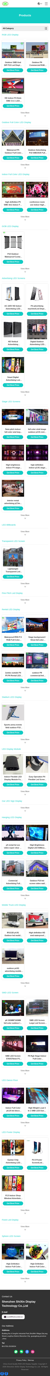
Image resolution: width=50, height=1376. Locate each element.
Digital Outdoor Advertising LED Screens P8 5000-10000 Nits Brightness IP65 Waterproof (37, 343)
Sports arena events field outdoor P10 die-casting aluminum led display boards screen (13, 726)
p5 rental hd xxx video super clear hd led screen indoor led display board (13, 846)
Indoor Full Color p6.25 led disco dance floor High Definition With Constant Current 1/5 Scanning (13, 1109)
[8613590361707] (16, 1351)
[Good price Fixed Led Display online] (25, 1229)
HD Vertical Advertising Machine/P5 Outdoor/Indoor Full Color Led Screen (13, 343)
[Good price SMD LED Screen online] (25, 1073)
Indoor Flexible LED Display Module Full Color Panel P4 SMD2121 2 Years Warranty (13, 778)
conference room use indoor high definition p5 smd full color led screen (37, 203)
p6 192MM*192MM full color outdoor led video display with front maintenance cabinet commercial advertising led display (13, 1022)
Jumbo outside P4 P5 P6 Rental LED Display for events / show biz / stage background (13, 674)
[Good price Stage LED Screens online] (25, 518)
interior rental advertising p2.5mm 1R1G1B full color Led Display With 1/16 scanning (13, 502)
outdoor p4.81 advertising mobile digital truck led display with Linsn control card (13, 970)
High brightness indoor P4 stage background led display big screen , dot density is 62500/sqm (13, 466)
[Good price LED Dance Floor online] (25, 1125)
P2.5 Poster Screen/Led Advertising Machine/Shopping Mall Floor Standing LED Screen (37, 1161)
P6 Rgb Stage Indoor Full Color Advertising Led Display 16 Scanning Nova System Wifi (37, 1057)
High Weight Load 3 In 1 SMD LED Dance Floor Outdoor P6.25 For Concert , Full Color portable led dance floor (37, 1109)
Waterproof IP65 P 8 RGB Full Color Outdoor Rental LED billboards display (13, 638)
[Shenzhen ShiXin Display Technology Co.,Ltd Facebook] (27, 1351)
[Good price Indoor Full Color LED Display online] (25, 219)
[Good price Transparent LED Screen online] (25, 586)
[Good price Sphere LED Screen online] (25, 1281)
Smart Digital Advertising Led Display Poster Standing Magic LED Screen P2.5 (13, 379)
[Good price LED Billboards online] (25, 534)
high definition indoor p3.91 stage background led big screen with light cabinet (37, 466)
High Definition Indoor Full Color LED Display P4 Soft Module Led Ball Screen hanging (37, 1265)
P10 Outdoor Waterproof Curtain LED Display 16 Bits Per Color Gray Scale (13, 255)
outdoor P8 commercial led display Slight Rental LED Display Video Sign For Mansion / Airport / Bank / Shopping (37, 674)
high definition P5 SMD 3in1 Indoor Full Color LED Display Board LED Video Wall (13, 203)
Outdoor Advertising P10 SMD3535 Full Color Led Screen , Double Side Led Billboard (37, 151)
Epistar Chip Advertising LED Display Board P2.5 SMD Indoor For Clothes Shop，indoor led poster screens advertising (13, 1161)
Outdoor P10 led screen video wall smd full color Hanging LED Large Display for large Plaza (37, 882)
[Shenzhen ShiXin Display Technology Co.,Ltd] (5, 4)
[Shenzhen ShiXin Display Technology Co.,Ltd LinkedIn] (33, 1351)
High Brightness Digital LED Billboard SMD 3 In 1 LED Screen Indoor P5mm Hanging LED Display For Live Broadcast (37, 846)
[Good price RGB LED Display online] (25, 115)
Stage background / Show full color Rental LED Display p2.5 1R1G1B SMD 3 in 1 (37, 638)
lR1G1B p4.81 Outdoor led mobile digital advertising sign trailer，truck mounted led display (13, 934)
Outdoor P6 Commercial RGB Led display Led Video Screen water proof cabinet (37, 64)
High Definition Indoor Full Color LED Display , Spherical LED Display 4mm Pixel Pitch (13, 1265)
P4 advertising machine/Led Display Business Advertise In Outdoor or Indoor (37, 307)
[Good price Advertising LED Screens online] (25, 395)
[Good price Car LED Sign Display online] (25, 810)
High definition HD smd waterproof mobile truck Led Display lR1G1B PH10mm (37, 934)
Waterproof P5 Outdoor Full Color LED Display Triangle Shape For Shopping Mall (13, 151)
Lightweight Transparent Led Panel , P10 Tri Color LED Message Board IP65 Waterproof (13, 570)
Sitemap (31, 1360)
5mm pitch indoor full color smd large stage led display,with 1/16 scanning (13, 430)
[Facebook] (4, 1375)
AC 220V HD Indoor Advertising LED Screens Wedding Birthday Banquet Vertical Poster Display (13, 307)
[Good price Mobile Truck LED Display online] (25, 986)
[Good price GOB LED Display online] (25, 271)
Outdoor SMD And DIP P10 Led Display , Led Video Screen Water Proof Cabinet (13, 64)
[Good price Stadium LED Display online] (25, 742)
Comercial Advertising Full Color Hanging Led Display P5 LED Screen (13, 882)
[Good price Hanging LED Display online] (25, 898)
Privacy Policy (21, 1360)
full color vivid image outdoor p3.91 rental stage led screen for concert (37, 430)
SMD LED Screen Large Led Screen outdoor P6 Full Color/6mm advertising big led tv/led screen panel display (37, 1022)
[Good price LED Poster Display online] (25, 1213)
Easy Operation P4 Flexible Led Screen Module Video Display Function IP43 (37, 778)
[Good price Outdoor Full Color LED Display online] (25, 167)
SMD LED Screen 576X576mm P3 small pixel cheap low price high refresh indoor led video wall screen (13, 1057)
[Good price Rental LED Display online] (25, 690)
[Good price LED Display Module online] (25, 794)
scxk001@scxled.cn (15, 1317)
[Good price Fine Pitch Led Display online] (25, 603)
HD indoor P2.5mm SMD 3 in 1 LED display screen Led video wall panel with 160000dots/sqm (13, 99)
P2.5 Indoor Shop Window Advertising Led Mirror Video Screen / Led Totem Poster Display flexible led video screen (13, 1197)
